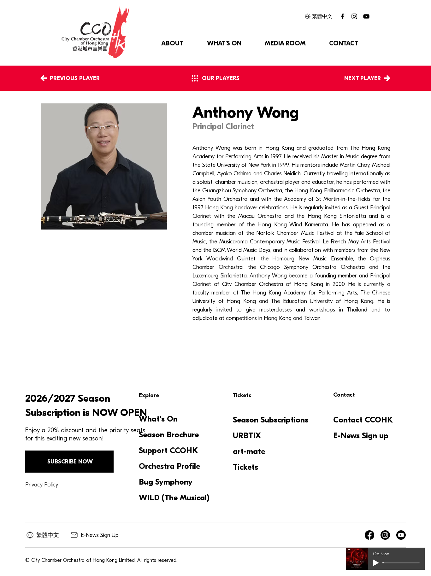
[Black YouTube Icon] (366, 16)
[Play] (376, 563)
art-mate (249, 451)
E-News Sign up (360, 435)
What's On (158, 419)
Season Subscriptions (270, 420)
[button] (172, 43)
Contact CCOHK (363, 420)
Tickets (245, 467)
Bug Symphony (165, 482)
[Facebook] (369, 535)
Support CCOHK (168, 450)
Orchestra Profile (169, 466)
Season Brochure (169, 434)
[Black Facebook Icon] (342, 16)
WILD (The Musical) (173, 498)
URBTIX (247, 435)
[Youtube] (401, 535)
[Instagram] (354, 16)
